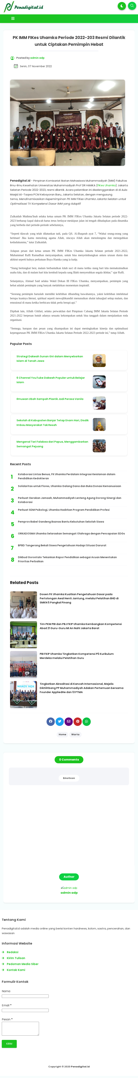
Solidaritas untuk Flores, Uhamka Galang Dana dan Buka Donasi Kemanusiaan (69, 486)
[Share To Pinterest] (77, 721)
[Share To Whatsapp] (86, 721)
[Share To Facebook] (51, 721)
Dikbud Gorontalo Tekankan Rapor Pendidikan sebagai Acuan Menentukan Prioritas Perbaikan (67, 559)
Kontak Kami (16, 970)
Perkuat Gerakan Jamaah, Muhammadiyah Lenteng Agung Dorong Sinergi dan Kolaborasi (69, 500)
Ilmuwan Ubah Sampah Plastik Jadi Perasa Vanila (50, 399)
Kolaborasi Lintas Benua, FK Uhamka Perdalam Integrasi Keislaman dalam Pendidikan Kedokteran (66, 476)
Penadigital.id (80, 1066)
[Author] (69, 888)
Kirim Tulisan (16, 958)
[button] (122, 6)
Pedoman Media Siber (22, 964)
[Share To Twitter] (60, 721)
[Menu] (62, 18)
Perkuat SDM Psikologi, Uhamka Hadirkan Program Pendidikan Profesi (64, 510)
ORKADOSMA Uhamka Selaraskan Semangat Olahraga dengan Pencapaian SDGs (71, 533)
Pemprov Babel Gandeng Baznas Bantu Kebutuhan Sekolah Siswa (61, 521)
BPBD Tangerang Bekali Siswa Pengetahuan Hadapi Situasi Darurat (62, 545)
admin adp (69, 893)
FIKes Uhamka (106, 185)
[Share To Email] (69, 721)
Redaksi (12, 952)
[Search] (132, 6)
